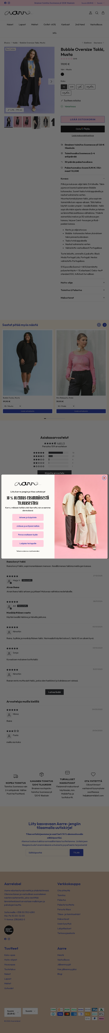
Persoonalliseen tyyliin (28, 534)
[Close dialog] (104, 478)
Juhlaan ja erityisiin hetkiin (27, 526)
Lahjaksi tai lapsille (28, 543)
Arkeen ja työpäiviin (28, 517)
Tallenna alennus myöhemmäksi (27, 551)
